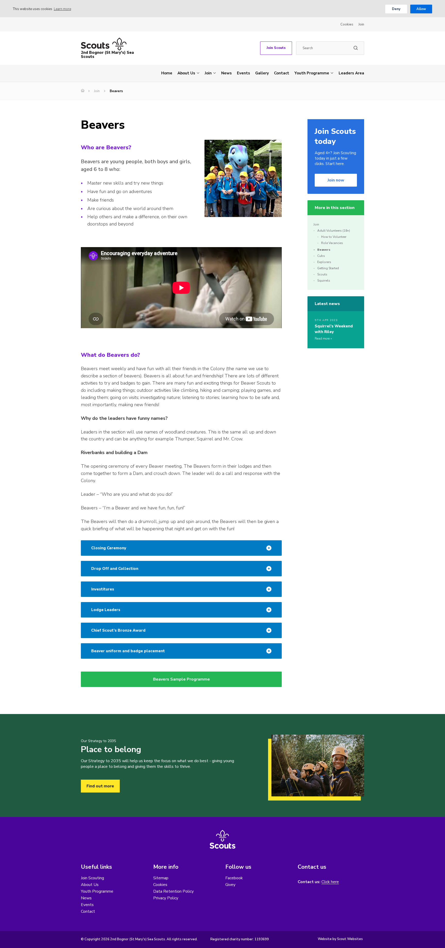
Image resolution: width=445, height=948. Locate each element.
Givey (230, 885)
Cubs (321, 256)
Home (166, 73)
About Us (186, 73)
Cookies (346, 24)
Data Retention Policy (173, 891)
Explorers (324, 262)
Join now (336, 180)
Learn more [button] (62, 9)
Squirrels (323, 281)
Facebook (234, 878)
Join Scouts (276, 48)
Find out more (100, 786)
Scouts (322, 274)
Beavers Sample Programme (181, 679)
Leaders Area (351, 73)
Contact (281, 73)
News (226, 73)
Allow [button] (421, 9)
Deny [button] (396, 9)
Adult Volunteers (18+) (333, 231)
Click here (330, 882)
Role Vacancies (332, 243)
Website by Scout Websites (340, 939)
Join (361, 24)
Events (243, 73)
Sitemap (160, 878)
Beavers (323, 250)
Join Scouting (92, 878)
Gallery (262, 73)
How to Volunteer (333, 237)
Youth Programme (311, 73)
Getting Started (328, 268)
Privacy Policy (165, 898)
